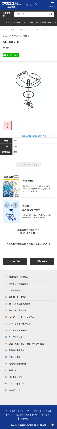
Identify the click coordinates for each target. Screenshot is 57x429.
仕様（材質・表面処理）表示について (37, 136)
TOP (5, 29)
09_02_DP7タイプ (22, 29)
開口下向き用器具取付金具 (47, 29)
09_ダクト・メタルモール (13, 29)
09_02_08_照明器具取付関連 (30, 29)
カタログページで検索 (12, 22)
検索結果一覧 (39, 29)
